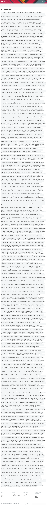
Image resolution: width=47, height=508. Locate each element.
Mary (38, 270)
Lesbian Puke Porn (8, 246)
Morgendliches (36, 304)
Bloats (40, 44)
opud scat (15, 326)
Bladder (27, 44)
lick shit (8, 249)
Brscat (7, 54)
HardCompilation (4, 193)
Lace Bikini (11, 235)
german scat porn (39, 176)
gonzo (42, 186)
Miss (25, 284)
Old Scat (2, 325)
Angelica (33, 26)
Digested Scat (24, 113)
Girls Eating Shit (13, 179)
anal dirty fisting (33, 22)
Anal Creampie (27, 22)
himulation (3, 196)
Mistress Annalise (11, 290)
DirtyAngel (21, 123)
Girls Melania (19, 179)
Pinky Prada (32, 339)
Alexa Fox (43, 15)
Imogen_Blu (36, 200)
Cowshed (33, 88)
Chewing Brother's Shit (21, 65)
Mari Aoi (2, 269)
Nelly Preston (41, 315)
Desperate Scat (23, 106)
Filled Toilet (11, 165)
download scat (29, 130)
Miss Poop (15, 287)
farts (11, 159)
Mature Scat (36, 273)
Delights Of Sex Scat (30, 102)
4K (14, 12)
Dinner (13, 116)
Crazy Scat (16, 89)
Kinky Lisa (11, 231)
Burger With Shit (4, 57)
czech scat (41, 95)
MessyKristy (14, 280)
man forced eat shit (10, 266)
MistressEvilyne (36, 297)
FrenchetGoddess (17, 172)
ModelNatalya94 (21, 301)
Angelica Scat (38, 26)
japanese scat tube (32, 207)
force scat (3, 169)
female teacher (10, 162)
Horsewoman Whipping (5, 197)
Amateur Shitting (15, 19)
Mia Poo (34, 280)
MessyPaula (23, 280)
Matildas (28, 273)
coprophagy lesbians (16, 85)
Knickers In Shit (28, 232)
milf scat (19, 283)
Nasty (2, 311)
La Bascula (7, 235)
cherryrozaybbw (31, 64)
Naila (40, 308)
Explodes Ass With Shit (16, 151)
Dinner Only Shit (17, 116)
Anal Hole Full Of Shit (5, 23)
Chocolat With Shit (12, 68)
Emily (26, 141)
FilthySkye (33, 165)
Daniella (32, 96)
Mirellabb (22, 284)
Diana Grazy (36, 109)
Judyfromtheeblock (31, 221)
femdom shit (36, 162)
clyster (44, 75)
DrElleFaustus (3, 131)
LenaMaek (3, 246)
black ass (30, 43)
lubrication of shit (41, 259)
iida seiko (32, 200)
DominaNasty (16, 127)
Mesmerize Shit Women (32, 277)
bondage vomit (16, 47)
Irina (2, 203)
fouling (19, 169)
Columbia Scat (35, 78)
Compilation (3, 79)
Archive (21, 1)
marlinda (13, 270)
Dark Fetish (37, 96)
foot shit (32, 168)
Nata (15, 312)
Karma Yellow (19, 225)
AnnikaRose (3, 30)
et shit (41, 145)
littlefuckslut (42, 253)
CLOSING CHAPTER (33, 75)
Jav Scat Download (26, 210)
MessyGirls (3, 280)
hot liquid (11, 197)
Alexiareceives (19, 16)
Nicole (2, 319)
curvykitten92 (3, 95)
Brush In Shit (33, 54)
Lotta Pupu (38, 256)
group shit (18, 189)
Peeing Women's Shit (39, 333)
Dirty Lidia (14, 120)
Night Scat (35, 319)
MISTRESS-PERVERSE (5, 297)
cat (28, 61)
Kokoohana (38, 232)
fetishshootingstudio (4, 165)
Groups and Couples (27, 189)
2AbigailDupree (6, 12)
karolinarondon (30, 225)
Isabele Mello (21, 203)
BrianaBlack (24, 50)
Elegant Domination (18, 137)
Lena (42, 245)
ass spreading (28, 33)
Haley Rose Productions (38, 190)
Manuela (36, 266)
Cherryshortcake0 (38, 64)
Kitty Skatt (17, 232)
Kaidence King (7, 224)
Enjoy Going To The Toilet (5, 144)
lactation (21, 235)
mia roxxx (38, 280)
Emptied (33, 141)
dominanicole (21, 127)
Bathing (38, 37)
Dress (8, 131)
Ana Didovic (13, 22)
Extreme (14, 152)
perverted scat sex (29, 336)
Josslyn (14, 221)
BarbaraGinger (25, 37)
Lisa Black (23, 252)
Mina (44, 283)
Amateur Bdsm (3, 19)
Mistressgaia (42, 297)
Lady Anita (35, 235)
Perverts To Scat (36, 336)
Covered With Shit (4, 88)
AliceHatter (35, 16)
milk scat (34, 283)
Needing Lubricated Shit (28, 315)
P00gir (34, 329)
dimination (9, 116)
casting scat (25, 61)
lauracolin (31, 242)
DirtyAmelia (9, 123)
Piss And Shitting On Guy (14, 340)
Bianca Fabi (24, 40)
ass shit (24, 33)
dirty (41, 116)
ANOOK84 (16, 30)
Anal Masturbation (19, 23)
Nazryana (21, 315)
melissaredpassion (16, 276)
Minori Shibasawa (4, 284)
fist (1, 166)
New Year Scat (28, 318)
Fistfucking (5, 166)
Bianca (20, 40)
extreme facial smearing (33, 152)
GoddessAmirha (29, 183)
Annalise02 (30, 29)
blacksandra (17, 44)
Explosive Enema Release (36, 151)
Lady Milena (38, 238)
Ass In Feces (15, 33)
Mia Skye (41, 280)
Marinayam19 (36, 269)
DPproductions (34, 130)
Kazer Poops (21, 228)
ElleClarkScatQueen (8, 141)
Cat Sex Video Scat (41, 61)
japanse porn (3, 210)
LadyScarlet (42, 239)
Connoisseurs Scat (29, 81)
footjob (41, 168)
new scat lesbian (17, 318)
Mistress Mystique (10, 294)
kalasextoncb (37, 224)
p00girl (37, 329)
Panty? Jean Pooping (22, 332)
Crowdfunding (15, 92)
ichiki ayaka (28, 200)
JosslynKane (18, 221)
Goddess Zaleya (17, 183)
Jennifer (38, 211)
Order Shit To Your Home (21, 326)
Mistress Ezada (21, 291)
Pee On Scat (26, 333)
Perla (12, 336)
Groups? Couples (10, 190)
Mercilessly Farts (4, 277)
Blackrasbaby (11, 44)
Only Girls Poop (31, 325)
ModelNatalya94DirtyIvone (29, 301)
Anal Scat (43, 23)
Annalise (26, 29)
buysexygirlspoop (4, 58)
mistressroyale (34, 298)
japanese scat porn (17, 207)
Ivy (32, 203)
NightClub (39, 319)
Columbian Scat (42, 78)
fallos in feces (3, 158)
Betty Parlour (3, 40)
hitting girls (13, 196)
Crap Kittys (40, 88)
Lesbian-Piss (29, 246)
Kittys (21, 232)
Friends (29, 172)
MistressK (17, 298)
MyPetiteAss (3, 308)
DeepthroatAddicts (18, 99)
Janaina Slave (25, 204)
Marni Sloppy (28, 270)
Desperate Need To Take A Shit (14, 106)
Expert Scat (10, 151)
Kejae (37, 228)
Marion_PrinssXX (4, 270)
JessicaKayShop (30, 218)
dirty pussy (42, 120)
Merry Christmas (24, 277)
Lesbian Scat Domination (21, 246)
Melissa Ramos (10, 276)
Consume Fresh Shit (4, 82)
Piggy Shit (14, 339)
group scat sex (3, 189)
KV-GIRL (2, 235)
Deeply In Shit (12, 99)
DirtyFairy (43, 123)
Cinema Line (25, 71)
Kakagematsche (31, 224)
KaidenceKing (13, 224)
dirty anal (7, 117)
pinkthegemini (26, 339)
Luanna (36, 259)
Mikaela (2, 283)
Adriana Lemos (3, 15)
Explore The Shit (28, 151)
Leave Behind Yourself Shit (11, 245)
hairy (26, 190)
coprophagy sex (24, 85)
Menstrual (35, 276)
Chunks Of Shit (3, 71)
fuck (41, 172)
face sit (43, 155)
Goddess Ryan (39, 182)
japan (34, 204)
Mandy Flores (21, 266)
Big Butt (40, 40)
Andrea (11, 26)
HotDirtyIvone (20, 197)
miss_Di (19, 287)
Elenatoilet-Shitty (4, 138)
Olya (22, 325)
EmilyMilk (29, 141)
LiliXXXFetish (39, 249)
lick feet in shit (3, 249)
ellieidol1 (18, 141)
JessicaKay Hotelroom (19, 214)
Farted (34, 158)
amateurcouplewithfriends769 (24, 19)
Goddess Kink (15, 182)
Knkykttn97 (33, 232)
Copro (2, 85)
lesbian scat (14, 246)
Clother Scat (40, 75)
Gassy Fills (26, 176)
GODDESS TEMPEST (10, 183)
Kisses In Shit (6, 232)
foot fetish (25, 168)
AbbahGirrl (33, 12)
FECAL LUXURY (31, 159)
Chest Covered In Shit (5, 65)
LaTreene (16, 242)
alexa (40, 15)
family (14, 158)
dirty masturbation (25, 120)
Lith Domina (21, 253)
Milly (39, 283)
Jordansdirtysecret (9, 221)
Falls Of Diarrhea (10, 158)
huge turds (41, 197)
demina (20, 103)
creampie (40, 89)
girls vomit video (34, 179)
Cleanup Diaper (27, 72)
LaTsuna (20, 242)
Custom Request (9, 95)
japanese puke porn (4, 207)
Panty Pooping (3, 332)
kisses (2, 232)
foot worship (37, 168)
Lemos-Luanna (37, 245)
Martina (35, 270)
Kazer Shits (26, 228)
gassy (23, 176)
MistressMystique (29, 298)
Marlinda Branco (18, 270)
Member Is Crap (27, 276)
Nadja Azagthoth (32, 308)
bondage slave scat (10, 47)
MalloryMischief (4, 266)
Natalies (36, 312)
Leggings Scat (18, 245)
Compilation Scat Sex (16, 79)
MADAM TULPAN (12, 263)
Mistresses (26, 297)
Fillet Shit (15, 165)
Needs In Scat (35, 315)
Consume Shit (11, 82)
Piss (8, 340)
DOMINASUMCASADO (28, 127)
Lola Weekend (3, 256)
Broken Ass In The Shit (5, 51)
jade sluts (16, 204)
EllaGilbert (3, 141)
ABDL (40, 12)
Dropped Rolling (40, 131)
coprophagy (10, 85)
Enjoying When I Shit (14, 144)
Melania (2, 276)
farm (17, 158)
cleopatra (41, 72)
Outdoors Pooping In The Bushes (18, 329)
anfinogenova (25, 26)
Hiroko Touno (7, 196)
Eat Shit (6, 134)
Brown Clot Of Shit (33, 51)
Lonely (18, 256)
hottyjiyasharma (31, 197)
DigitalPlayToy (38, 113)
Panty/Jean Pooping (14, 332)
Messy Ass (43, 277)
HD (41, 193)
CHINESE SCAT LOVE (5, 68)
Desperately (29, 106)
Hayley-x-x (38, 193)
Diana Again (31, 109)
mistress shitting (37, 294)
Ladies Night (26, 235)
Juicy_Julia (42, 221)
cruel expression (21, 92)
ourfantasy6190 (4, 329)
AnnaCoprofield (21, 29)
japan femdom (38, 204)
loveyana (13, 259)
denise (36, 103)
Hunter (9, 200)
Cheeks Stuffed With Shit (5, 64)
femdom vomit (41, 162)
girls (9, 179)
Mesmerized (39, 277)
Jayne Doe (37, 210)
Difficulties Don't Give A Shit (16, 113)
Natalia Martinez (25, 312)
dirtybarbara (30, 123)
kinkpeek (7, 231)
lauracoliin (27, 242)
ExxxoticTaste (15, 155)
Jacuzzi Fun (3, 204)
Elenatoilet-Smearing (18, 138)
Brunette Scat (24, 54)
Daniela (29, 96)
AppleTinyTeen (26, 30)
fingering (43, 165)
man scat (16, 266)
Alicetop (39, 16)
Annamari (34, 29)
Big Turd (7, 43)
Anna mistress (9, 29)
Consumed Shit (17, 82)
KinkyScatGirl (30, 231)
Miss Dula (41, 284)
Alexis (24, 16)
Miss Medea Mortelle (9, 287)
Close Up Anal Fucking (5, 75)
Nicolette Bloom (27, 319)
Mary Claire (42, 270)
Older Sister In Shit (8, 325)
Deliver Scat (37, 102)
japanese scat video (39, 207)
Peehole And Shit (32, 333)
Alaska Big (30, 15)
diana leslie (41, 109)
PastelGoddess (9, 333)
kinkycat (20, 231)
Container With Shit (33, 82)
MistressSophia (40, 298)
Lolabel (8, 256)
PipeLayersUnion (4, 340)
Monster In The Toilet (5, 304)
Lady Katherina (17, 238)
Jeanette (8, 211)
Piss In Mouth (21, 340)
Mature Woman (41, 273)
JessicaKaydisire (39, 214)
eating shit (37, 134)
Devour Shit (24, 109)
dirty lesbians (10, 120)
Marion (40, 269)
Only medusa (37, 325)
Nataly (40, 312)
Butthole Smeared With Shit (28, 57)
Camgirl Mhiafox (15, 58)
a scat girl (29, 12)
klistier (23, 232)
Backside (24, 36)
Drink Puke (19, 131)
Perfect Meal (3, 336)
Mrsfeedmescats (42, 305)
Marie (22, 269)
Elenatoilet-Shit (32, 137)
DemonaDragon (31, 103)
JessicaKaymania (4, 217)
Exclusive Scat (35, 148)
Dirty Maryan (19, 120)
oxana (31, 329)
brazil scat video (4, 50)
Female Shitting (4, 162)
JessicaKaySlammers (37, 218)
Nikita (43, 319)
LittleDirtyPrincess (36, 253)
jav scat (21, 210)
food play (8, 168)
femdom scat (30, 162)
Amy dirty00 (3, 22)
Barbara (2, 37)
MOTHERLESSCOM (10, 305)
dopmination (14, 130)
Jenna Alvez (34, 211)
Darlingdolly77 (41, 96)
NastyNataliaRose (10, 312)
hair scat (22, 190)
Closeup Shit (27, 75)
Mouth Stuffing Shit (27, 305)
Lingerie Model (3, 252)
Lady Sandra (3, 239)
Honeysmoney (36, 196)
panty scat (9, 332)
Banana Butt (40, 36)
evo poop (14, 148)
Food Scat (19, 168)
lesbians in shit (37, 246)
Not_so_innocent (12, 322)
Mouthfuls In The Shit (35, 305)
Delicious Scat (3, 102)
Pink (19, 339)
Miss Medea (3, 287)
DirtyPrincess (30, 124)
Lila (32, 249)
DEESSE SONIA (25, 99)
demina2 (23, 103)
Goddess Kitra (20, 182)
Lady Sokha (15, 239)
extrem (11, 152)
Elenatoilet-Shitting (39, 137)
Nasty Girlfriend (12, 311)
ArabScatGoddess (32, 30)
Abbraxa (37, 12)
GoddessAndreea (36, 183)
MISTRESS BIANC (18, 290)
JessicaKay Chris (12, 214)
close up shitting (13, 75)
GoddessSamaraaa (9, 186)
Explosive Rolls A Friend (5, 152)
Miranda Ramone (17, 284)
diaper (34, 110)
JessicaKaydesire (33, 214)
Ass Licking (20, 33)
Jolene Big (3, 221)
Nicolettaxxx (22, 319)
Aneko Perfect (19, 26)
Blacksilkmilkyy (22, 44)
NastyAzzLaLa (36, 311)
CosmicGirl (34, 85)
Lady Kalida (8, 238)
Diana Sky (14, 110)
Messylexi (18, 280)
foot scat (29, 168)
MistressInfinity (3, 298)
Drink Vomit (29, 131)
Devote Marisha (18, 109)
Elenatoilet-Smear (11, 138)
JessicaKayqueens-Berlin (22, 218)
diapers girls (41, 110)
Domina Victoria (4, 127)
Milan (8, 283)
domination (39, 127)
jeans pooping (22, 211)
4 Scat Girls (12, 12)
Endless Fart (37, 141)
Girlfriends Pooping (4, 179)
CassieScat (15, 61)
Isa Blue (14, 203)
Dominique (3, 130)
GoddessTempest (16, 186)
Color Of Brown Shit (11, 78)
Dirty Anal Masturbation (14, 117)
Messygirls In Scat (8, 280)
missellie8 (43, 287)
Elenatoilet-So (39, 138)
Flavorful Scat (31, 166)
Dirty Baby (42, 117)
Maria (6, 269)
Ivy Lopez (35, 203)
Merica (14, 277)
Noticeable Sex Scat (19, 322)
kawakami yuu (7, 228)
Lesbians (33, 246)
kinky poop (16, 231)
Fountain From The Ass (30, 169)
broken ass (37, 50)
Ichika (24, 200)
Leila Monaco (32, 245)
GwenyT (19, 190)
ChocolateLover (25, 68)
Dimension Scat (4, 116)
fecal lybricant (36, 159)
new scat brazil (3, 318)
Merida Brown (18, 277)
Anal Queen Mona (38, 23)
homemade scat (22, 196)
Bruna (10, 54)
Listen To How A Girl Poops (6, 253)
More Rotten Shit (31, 304)
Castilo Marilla (20, 61)
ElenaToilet (27, 137)
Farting (41, 158)
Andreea (14, 26)
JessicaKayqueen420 (5, 218)
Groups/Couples (4, 190)
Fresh (22, 172)
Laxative (42, 242)
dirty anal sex (20, 117)
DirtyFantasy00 (4, 124)
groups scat (40, 189)
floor (35, 166)
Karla (16, 225)
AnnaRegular (39, 29)
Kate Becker (40, 225)
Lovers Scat (9, 259)
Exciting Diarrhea (29, 148)
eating (27, 134)
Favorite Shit (22, 159)
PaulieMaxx (15, 333)
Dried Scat (11, 131)
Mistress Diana (31, 290)
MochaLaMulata (9, 301)
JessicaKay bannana (4, 214)
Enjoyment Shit (21, 144)
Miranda (12, 284)
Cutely (22, 95)
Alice (27, 16)
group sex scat (13, 189)
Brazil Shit (9, 50)
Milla (37, 283)
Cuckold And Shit (28, 92)
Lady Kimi (22, 238)
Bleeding (33, 44)
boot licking (39, 47)
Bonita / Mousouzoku (24, 47)
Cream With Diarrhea (34, 89)
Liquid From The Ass (15, 252)
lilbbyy (35, 249)
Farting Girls (3, 159)
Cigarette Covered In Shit (11, 71)
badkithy (28, 36)
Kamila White (42, 224)
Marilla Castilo (30, 269)
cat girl (31, 61)
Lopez (27, 256)
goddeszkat (28, 186)
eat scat (2, 134)
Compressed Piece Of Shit (5, 81)
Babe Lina (3, 36)
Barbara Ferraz (19, 37)
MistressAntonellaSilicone (19, 297)
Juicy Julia (37, 221)
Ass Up (38, 33)
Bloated (37, 44)
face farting (33, 155)
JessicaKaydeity (26, 214)
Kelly (40, 228)
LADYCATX (29, 239)
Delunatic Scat (3, 103)
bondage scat (3, 47)
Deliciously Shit (9, 102)
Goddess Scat (3, 183)
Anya (22, 30)
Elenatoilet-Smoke (33, 138)
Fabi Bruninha (22, 155)
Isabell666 (26, 203)
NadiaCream (26, 308)
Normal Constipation (4, 322)
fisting (8, 166)
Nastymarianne (3, 312)
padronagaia (41, 329)
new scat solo (23, 318)
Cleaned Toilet (11, 72)
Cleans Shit (21, 72)
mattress (31, 273)
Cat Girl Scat (35, 61)
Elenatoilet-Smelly (26, 138)
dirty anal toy (26, 117)
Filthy (30, 165)
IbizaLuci (20, 200)
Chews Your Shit (29, 65)
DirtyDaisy (39, 123)
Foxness (36, 169)
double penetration (22, 130)
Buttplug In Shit (40, 57)
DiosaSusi (31, 116)
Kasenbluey (35, 225)
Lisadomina (32, 252)
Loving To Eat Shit (18, 259)
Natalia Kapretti (19, 312)
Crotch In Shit (3, 92)
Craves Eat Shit (4, 89)
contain (21, 82)
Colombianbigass (4, 78)
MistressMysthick (22, 298)
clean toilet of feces (4, 72)
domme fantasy (8, 130)
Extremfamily (3, 155)
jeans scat (27, 211)
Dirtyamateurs (3, 123)
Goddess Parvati (33, 182)
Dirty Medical (31, 120)
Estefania (33, 145)
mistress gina (32, 291)
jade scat (12, 204)
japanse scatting (9, 210)
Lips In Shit (9, 252)
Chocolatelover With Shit (33, 68)
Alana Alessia (25, 15)
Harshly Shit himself (26, 193)
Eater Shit (21, 134)
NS (39, 322)
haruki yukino (33, 193)
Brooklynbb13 (12, 51)
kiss (40, 231)
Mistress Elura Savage (39, 290)
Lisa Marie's (28, 252)
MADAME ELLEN (19, 263)
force (44, 168)
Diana (27, 109)
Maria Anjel (9, 269)
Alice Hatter (30, 16)
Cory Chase (29, 85)
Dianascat (26, 110)
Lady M (34, 238)
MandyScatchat (31, 266)
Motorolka (16, 305)
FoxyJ (39, 169)
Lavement (35, 242)
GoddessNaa (3, 186)
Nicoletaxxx (17, 319)
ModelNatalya (14, 301)
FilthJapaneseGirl (25, 165)
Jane (29, 204)
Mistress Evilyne (15, 291)
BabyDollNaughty (19, 36)
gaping (8, 176)
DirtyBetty (35, 123)
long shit (21, 256)
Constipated (42, 81)
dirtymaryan (25, 124)
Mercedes (39, 276)
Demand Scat (9, 103)
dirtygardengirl (10, 124)
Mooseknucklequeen (23, 304)
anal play (24, 23)
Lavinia (39, 242)
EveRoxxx (3, 148)
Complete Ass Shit (24, 79)
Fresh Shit (25, 172)
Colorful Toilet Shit (29, 78)
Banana (36, 36)
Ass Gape (11, 33)
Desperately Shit (34, 106)
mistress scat (31, 294)
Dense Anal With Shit (41, 103)
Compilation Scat (9, 79)
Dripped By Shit (34, 131)
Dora (17, 130)
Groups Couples (35, 189)
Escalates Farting (16, 145)
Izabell (39, 203)
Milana (11, 283)
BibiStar (34, 40)
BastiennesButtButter (32, 37)
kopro (42, 232)
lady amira (30, 235)
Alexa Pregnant (4, 16)
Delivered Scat (42, 102)
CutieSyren (25, 95)
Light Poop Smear (21, 249)
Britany (28, 50)
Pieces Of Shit (3, 339)
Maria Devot (14, 269)
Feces (41, 159)
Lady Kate (12, 238)
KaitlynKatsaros (25, 224)
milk (26, 283)
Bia (14, 40)
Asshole (44, 33)
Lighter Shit (27, 249)
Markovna (9, 270)
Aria (37, 30)
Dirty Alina (3, 117)
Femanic (22, 162)
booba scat (30, 47)
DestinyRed (3, 109)
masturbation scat (9, 273)
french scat (3, 172)
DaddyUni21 (9, 96)
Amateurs (32, 19)
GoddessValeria (22, 186)
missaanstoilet (23, 287)
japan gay (43, 204)
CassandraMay (10, 61)
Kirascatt (37, 231)
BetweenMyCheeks (10, 40)
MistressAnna (12, 297)
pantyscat (41, 332)
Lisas (35, 252)
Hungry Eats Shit (4, 200)
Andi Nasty (7, 26)
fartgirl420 (38, 158)
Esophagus (29, 145)
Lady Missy (43, 238)
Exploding (23, 151)
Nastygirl (40, 311)
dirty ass (30, 117)
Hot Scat (15, 197)
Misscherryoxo (32, 287)
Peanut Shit (19, 333)
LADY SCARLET (9, 239)
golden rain (33, 186)
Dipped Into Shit (36, 116)
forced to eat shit (11, 169)
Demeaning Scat (15, 103)
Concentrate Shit (22, 81)
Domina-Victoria (10, 127)
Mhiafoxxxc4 (28, 280)
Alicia (42, 16)
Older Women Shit (15, 325)
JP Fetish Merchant (24, 221)
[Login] (45, 1)
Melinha (5, 276)
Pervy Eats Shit (42, 336)
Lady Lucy (31, 238)
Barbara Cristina (14, 37)
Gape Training (3, 176)
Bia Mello (17, 40)
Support (10, 1)
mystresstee (19, 308)
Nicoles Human (11, 319)
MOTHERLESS (3, 305)
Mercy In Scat (10, 277)
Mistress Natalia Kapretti (17, 294)
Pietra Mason (9, 339)
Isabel (18, 203)
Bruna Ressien (18, 54)
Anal (17, 22)
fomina (43, 166)
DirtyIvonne (20, 124)
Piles (17, 339)
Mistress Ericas (9, 291)
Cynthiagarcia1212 (35, 95)
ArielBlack (40, 30)
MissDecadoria (38, 287)
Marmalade (24, 270)
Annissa (7, 30)
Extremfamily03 (9, 155)
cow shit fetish (25, 88)
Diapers (37, 110)
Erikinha (6, 145)
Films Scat (19, 165)
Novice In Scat (35, 322)
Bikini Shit (16, 43)
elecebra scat (12, 137)
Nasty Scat (28, 311)
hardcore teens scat (15, 193)
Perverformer (15, 336)
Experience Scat (4, 151)
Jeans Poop (17, 211)
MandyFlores (26, 266)
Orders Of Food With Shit (38, 326)
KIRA (34, 231)
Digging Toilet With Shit (31, 113)
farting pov (8, 159)
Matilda (19, 273)
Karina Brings (11, 225)
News (5, 1)
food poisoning (13, 168)
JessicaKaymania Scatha (20, 217)
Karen (2, 225)
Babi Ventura (13, 36)
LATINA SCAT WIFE (4, 242)
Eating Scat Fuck (32, 134)
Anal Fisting (39, 22)
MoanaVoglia (3, 301)
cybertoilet (30, 95)
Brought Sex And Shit (26, 51)
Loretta (30, 256)
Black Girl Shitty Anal (5, 44)
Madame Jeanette (33, 263)
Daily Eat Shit (13, 96)
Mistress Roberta (25, 294)
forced (6, 169)
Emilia (23, 141)
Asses (41, 33)
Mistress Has (43, 291)
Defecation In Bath (36, 99)
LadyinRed (33, 239)
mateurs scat (15, 273)
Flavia (23, 166)
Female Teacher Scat (17, 162)
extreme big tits (20, 152)
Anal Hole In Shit (12, 23)
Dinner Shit (23, 116)
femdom (26, 162)
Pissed (36, 340)
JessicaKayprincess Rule (37, 217)
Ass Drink (2, 33)
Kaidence (2, 224)
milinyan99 (23, 283)
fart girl (26, 158)
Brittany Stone (32, 50)
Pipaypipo (41, 339)
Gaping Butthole (13, 176)
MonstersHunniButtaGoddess (14, 304)
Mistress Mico (3, 294)
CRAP (36, 88)
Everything (7, 148)
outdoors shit (27, 329)
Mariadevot (19, 269)
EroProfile (10, 145)
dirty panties (37, 120)
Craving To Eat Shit (10, 89)
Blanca (30, 44)
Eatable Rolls (16, 134)
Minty (9, 284)
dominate (34, 127)
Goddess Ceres (3, 182)
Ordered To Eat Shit (30, 326)
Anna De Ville (3, 29)
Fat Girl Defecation (16, 159)
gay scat (34, 176)
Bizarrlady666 (25, 43)
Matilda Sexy (24, 273)
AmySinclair (8, 22)
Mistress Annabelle (4, 290)
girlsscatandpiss (41, 179)
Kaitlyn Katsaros (19, 224)
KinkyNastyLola (25, 231)
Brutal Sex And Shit (39, 54)
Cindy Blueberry (19, 71)
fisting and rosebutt (13, 166)
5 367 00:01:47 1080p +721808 (21, 12)
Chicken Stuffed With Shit (36, 65)
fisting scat (20, 166)
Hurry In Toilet (13, 200)
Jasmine (18, 210)
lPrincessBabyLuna (31, 259)
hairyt (28, 190)
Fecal (26, 159)
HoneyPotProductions (29, 196)
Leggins (23, 245)
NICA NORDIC (40, 318)
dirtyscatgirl (35, 124)
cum (43, 92)
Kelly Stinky (43, 228)
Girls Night (24, 179)
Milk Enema (30, 283)
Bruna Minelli (13, 54)
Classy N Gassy (42, 71)
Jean (41, 210)
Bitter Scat (20, 43)
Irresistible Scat (6, 203)
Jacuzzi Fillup (42, 203)
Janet (32, 204)
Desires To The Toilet (4, 106)
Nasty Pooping (22, 311)
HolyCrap (17, 196)
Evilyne (11, 148)
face (30, 155)
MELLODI (22, 276)
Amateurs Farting (37, 19)
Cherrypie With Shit (24, 64)
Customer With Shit (16, 95)
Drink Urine (24, 131)
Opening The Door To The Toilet (6, 326)
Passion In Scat (3, 333)
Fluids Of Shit (38, 166)
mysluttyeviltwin (9, 308)
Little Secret (26, 253)
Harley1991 (21, 193)
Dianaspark (30, 110)
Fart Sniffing (30, 158)
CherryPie (19, 64)
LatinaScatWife (11, 242)
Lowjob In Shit (24, 259)
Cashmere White (4, 61)
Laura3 (23, 242)
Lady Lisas (26, 238)
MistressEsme (30, 297)
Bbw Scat (42, 37)
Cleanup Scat (32, 72)
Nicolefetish (6, 319)
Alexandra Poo (14, 16)
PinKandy (22, 339)
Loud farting (43, 256)
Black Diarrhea (35, 43)
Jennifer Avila (43, 211)
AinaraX (8, 15)
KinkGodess (3, 231)
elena (24, 137)
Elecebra (7, 137)
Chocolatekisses (19, 68)
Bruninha (29, 54)
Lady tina (19, 239)
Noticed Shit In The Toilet (27, 322)
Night (32, 319)
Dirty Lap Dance (4, 120)
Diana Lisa (3, 110)
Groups (22, 189)
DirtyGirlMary (15, 124)
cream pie (21, 89)
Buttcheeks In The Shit (19, 57)
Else (21, 141)
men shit (31, 276)
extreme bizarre (26, 152)
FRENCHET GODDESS (10, 172)
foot (22, 168)
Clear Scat (37, 72)
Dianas (18, 110)
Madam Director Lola (5, 263)
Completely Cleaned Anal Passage (34, 79)
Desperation (40, 106)
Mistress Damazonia (25, 290)
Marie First (26, 269)
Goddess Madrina (27, 182)
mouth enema (20, 305)
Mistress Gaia (26, 291)
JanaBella (20, 204)
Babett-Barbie (7, 36)
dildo (43, 113)
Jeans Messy (12, 211)
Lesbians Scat (43, 246)
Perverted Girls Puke (22, 336)
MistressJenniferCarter (11, 298)
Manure (40, 266)
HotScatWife (25, 197)
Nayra (18, 315)
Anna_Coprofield (15, 29)
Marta (33, 270)
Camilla (20, 58)
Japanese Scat (11, 207)
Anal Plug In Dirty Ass (30, 23)
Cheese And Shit (13, 64)
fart (19, 158)
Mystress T (14, 308)
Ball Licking (32, 36)
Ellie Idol (14, 141)
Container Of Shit (26, 82)
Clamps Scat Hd (30, 71)
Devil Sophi (8, 109)
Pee (22, 333)
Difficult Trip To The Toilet (5, 113)
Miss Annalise (32, 284)
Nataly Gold (43, 312)
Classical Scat (36, 71)
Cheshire (43, 64)
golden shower (38, 186)
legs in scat (27, 245)
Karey (5, 225)
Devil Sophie (13, 109)
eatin (24, 134)
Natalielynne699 (31, 312)
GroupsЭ (15, 190)
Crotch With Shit (10, 92)
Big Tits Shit (3, 43)
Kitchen (13, 232)
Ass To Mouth (34, 33)
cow (17, 88)
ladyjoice (37, 239)
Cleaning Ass (16, 72)
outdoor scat (9, 329)
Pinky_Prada (37, 339)
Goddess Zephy (23, 183)
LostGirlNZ (34, 256)
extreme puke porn (42, 152)
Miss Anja (28, 284)
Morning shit (42, 304)
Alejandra (34, 15)
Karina (8, 225)
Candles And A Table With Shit (27, 58)
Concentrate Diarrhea (15, 81)
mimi (42, 283)
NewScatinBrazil (35, 318)
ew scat (18, 148)
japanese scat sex (25, 207)
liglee (30, 249)
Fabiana (27, 155)
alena (38, 15)
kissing (10, 232)
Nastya (31, 311)
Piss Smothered (27, 340)
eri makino (42, 144)
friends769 (33, 172)
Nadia (23, 308)
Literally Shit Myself (14, 253)
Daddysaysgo (3, 96)
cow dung (20, 88)
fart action (22, 158)
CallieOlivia (10, 58)
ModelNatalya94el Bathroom (39, 301)
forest (16, 169)
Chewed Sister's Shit (13, 65)
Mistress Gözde (37, 291)
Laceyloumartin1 (16, 235)
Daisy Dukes (19, 96)
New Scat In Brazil (10, 318)
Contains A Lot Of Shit (42, 82)
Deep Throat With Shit (5, 99)
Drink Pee (15, 131)
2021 (2, 12)
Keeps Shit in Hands (32, 228)
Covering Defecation (12, 88)
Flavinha (26, 166)
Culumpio (40, 92)
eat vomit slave (10, 134)
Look (24, 256)
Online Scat (26, 325)
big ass (37, 40)
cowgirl (29, 88)
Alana (22, 15)
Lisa (20, 252)
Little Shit (30, 253)
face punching (38, 155)
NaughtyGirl (3, 315)
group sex (9, 189)
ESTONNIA (37, 145)
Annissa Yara (11, 30)
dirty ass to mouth (36, 117)
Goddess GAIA (9, 182)
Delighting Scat (23, 102)
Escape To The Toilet (22, 145)
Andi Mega (3, 26)
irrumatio (11, 203)
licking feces (12, 249)
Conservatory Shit (36, 81)
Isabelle (30, 203)
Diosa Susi (27, 116)
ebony (40, 134)
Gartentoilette (18, 176)
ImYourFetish (41, 200)
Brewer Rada (14, 50)
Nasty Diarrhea (6, 311)
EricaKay (2, 145)
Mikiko (5, 283)
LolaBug (11, 256)
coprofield (6, 85)
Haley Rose (32, 190)
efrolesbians (3, 137)
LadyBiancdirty (24, 239)
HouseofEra (37, 197)
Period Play (8, 336)
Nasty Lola (18, 311)
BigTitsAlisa (12, 43)
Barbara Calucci (7, 37)
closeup (17, 75)
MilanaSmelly (15, 283)
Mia (31, 280)
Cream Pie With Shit (26, 89)
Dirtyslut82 (40, 124)
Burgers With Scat (11, 57)
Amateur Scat (9, 19)
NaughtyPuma (8, 315)
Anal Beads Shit (21, 22)
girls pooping (28, 179)
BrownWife (3, 54)
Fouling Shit (23, 169)
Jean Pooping (3, 211)
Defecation (31, 99)
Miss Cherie (37, 284)
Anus (19, 30)
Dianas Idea (22, 110)
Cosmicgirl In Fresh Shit (40, 85)
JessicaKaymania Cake (12, 217)
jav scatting (33, 210)
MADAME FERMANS (26, 263)
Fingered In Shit (38, 165)
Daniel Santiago (24, 96)
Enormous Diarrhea (28, 144)
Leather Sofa (3, 245)
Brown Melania (40, 51)
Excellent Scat (22, 148)
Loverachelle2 (3, 259)
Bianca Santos (29, 40)
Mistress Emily (3, 291)
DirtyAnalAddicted (15, 123)
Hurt (17, 200)
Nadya (37, 308)
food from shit (3, 168)
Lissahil (38, 252)
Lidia (16, 249)
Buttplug (35, 57)
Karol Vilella (25, 225)
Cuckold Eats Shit (35, 92)
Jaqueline (14, 210)
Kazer (12, 228)
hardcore (9, 193)
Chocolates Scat (41, 68)
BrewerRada (19, 50)
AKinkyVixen (17, 15)
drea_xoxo (40, 130)
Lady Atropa (39, 235)
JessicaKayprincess (29, 217)
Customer (15, 1)
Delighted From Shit (16, 102)
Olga (20, 325)
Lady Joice (3, 238)
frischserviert (37, 172)
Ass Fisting (7, 33)
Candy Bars (36, 58)
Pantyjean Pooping (30, 332)
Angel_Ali (29, 26)
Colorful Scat (23, 78)
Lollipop (15, 256)
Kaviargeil (3, 228)
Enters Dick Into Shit (35, 144)
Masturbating (3, 273)
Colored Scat (18, 78)
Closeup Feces (22, 75)
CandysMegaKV (41, 58)
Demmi (27, 103)
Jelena (31, 211)
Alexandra (9, 16)
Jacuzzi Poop (8, 204)
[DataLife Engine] (2, 1)
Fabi (19, 155)
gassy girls (30, 176)
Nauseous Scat (14, 315)
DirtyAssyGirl (25, 123)
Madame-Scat (39, 263)
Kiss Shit (43, 231)
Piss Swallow (32, 340)
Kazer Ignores (16, 228)
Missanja (28, 287)
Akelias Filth (13, 15)
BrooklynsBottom (18, 51)
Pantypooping (36, 332)
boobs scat (35, 47)
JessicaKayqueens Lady (13, 218)
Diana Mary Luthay (8, 110)
